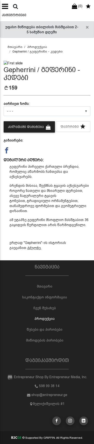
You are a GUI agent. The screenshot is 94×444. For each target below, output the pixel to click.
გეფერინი (18, 166)
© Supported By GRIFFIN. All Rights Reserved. (52, 437)
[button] (10, 63)
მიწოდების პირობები (44, 340)
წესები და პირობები (44, 329)
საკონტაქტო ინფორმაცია (44, 297)
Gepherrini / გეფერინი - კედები (37, 51)
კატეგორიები (14, 15)
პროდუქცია (37, 47)
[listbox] (47, 111)
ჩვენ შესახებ (45, 308)
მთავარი (14, 47)
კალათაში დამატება (26, 127)
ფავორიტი (70, 126)
